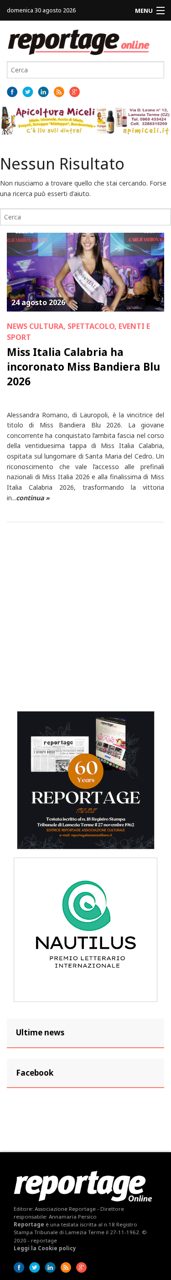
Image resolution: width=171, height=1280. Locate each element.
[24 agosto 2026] (85, 271)
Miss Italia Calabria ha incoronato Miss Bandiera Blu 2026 (83, 366)
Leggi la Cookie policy (45, 1248)
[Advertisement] (85, 617)
